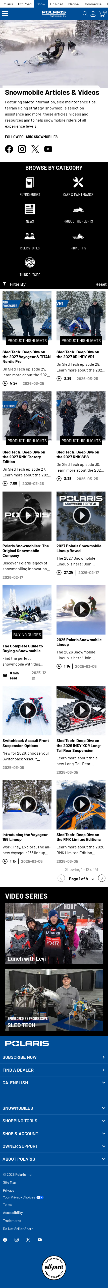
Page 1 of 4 (79, 878)
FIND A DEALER (18, 1070)
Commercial (93, 4)
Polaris (8, 4)
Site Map (9, 1182)
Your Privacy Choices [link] (19, 1197)
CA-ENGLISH (15, 1082)
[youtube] (48, 152)
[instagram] (22, 152)
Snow (41, 4)
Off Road (25, 4)
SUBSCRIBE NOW (20, 1057)
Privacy (8, 1190)
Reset (100, 284)
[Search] (85, 14)
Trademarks (12, 1220)
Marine (73, 4)
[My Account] (93, 14)
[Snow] (54, 14)
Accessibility (13, 1212)
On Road (56, 4)
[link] (63, 878)
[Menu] (5, 14)
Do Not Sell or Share (18, 1228)
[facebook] (9, 152)
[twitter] (35, 152)
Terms (8, 1204)
